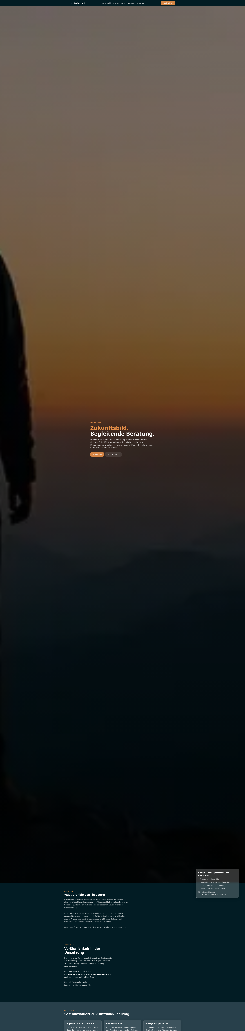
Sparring (116, 3)
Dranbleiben (97, 454)
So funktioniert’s (113, 454)
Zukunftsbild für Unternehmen (107, 442)
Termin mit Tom (168, 3)
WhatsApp (140, 3)
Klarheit (123, 3)
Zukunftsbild (106, 3)
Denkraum (131, 3)
